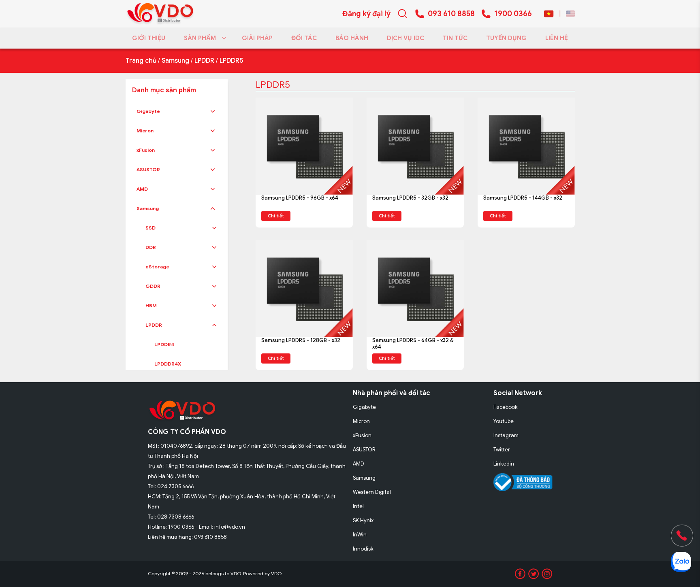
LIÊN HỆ (556, 38)
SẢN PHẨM (200, 38)
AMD (142, 189)
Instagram (506, 435)
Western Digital (372, 492)
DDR (150, 247)
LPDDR (204, 61)
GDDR (152, 286)
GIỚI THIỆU (148, 38)
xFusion (146, 150)
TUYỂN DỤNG (506, 38)
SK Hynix (363, 520)
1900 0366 (513, 14)
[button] (212, 111)
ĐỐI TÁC (304, 38)
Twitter (501, 449)
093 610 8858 (451, 14)
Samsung (175, 61)
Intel (358, 506)
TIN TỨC (455, 38)
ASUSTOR (148, 169)
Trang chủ (141, 61)
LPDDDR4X (167, 364)
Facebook (505, 407)
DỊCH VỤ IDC (405, 38)
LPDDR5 (231, 61)
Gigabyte (148, 111)
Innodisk (363, 548)
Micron (145, 131)
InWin (360, 534)
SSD (150, 228)
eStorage (157, 267)
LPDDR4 (164, 344)
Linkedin (503, 463)
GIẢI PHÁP (257, 38)
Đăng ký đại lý (366, 14)
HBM (151, 305)
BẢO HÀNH (351, 38)
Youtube (503, 421)
